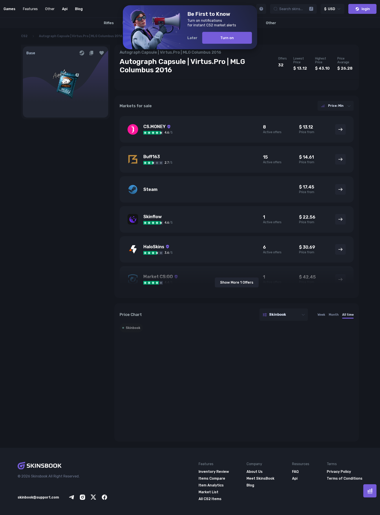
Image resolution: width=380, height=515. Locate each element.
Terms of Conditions (344, 478)
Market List (208, 492)
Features (30, 9)
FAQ (295, 472)
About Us (255, 472)
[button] (102, 53)
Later (192, 38)
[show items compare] (369, 490)
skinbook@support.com (38, 497)
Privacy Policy (339, 472)
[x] (93, 497)
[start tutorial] (261, 9)
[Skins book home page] (63, 466)
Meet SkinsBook (260, 478)
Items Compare (212, 478)
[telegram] (71, 497)
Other (50, 9)
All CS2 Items (210, 499)
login (366, 9)
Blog (79, 9)
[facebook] (104, 497)
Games (9, 9)
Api (65, 9)
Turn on (227, 38)
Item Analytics (211, 485)
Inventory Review (214, 472)
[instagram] (82, 497)
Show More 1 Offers (236, 282)
